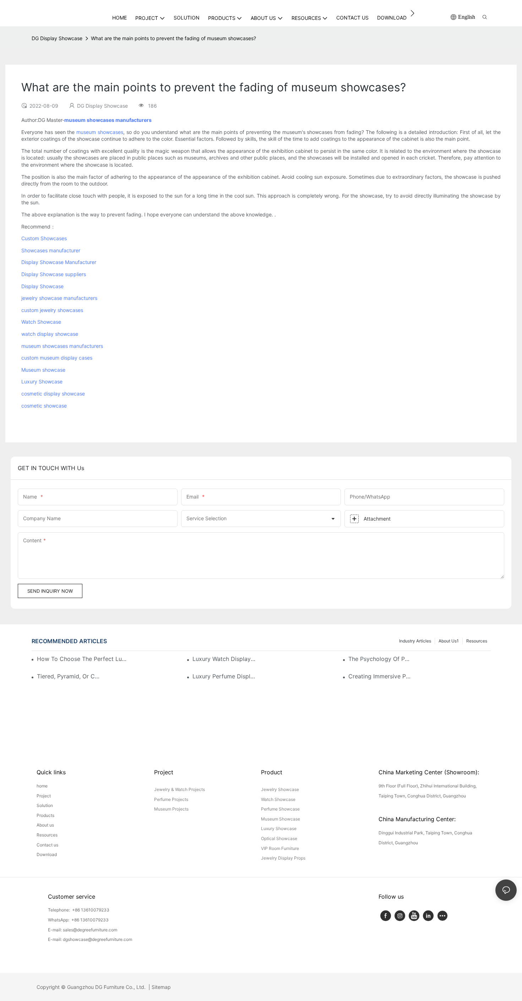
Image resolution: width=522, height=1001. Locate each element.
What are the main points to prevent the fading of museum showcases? (173, 38)
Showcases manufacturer (50, 250)
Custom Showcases (44, 238)
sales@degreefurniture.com (90, 929)
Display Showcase (42, 286)
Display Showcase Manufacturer (58, 262)
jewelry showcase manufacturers (59, 298)
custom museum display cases (56, 358)
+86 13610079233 (90, 910)
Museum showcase (43, 370)
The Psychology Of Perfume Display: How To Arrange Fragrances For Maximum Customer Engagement (380, 658)
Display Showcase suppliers (53, 274)
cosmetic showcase (44, 406)
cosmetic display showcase (53, 394)
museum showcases (99, 132)
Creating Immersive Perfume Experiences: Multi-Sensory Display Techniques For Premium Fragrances (380, 676)
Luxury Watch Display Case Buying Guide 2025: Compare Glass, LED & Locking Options (224, 658)
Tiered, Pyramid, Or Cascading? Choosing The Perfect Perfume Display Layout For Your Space (69, 676)
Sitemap (160, 987)
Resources (476, 641)
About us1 (449, 641)
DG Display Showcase (57, 38)
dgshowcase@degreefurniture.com (97, 939)
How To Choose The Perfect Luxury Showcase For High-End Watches (82, 658)
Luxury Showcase (41, 381)
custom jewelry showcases (52, 310)
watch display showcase (49, 334)
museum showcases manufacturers (62, 346)
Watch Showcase (41, 322)
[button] (412, 13)
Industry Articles (415, 641)
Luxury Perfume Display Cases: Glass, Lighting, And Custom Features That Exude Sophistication (224, 676)
